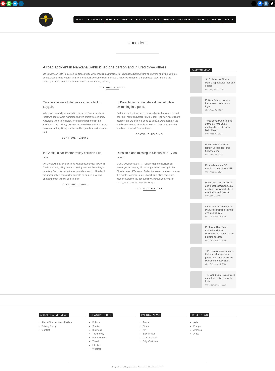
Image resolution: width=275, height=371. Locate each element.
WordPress (152, 366)
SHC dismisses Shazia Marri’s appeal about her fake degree (220, 82)
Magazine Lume (130, 366)
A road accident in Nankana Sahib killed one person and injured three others (104, 67)
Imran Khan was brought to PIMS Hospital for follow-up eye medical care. (219, 209)
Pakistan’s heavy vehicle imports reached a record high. (217, 103)
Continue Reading (112, 87)
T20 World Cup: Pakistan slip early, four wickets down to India (220, 278)
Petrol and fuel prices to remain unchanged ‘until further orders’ (217, 147)
